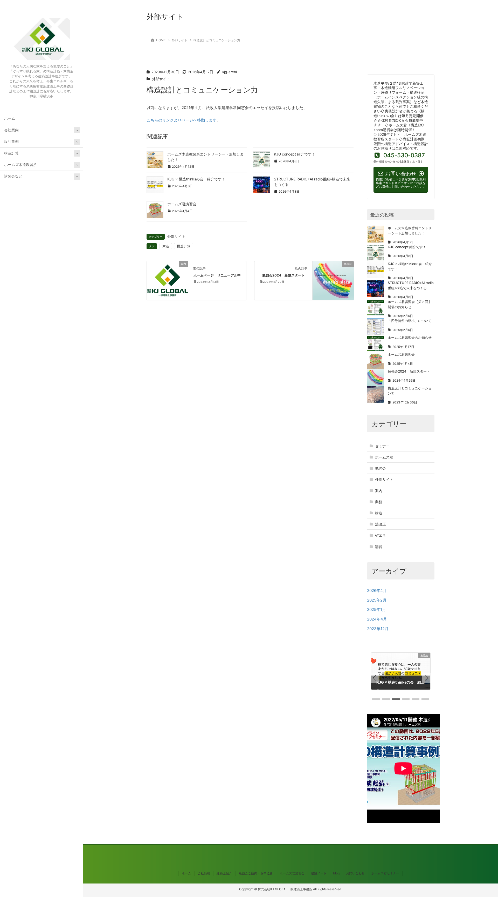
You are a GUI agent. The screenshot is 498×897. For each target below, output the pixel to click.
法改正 (380, 524)
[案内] (167, 277)
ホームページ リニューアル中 (217, 275)
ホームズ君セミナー (385, 873)
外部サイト (161, 79)
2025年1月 (376, 609)
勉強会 (380, 468)
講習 (378, 546)
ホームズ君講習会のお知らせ (410, 337)
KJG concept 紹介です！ (294, 154)
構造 (378, 513)
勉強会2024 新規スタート (283, 275)
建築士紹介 (224, 873)
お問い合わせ (355, 873)
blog (336, 873)
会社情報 (204, 873)
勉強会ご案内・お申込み (256, 873)
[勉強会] (333, 280)
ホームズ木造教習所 (20, 165)
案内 (378, 490)
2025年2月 (376, 600)
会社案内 (11, 130)
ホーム (9, 118)
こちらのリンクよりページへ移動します (182, 120)
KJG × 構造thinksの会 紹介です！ (196, 179)
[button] (374, 678)
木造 (165, 246)
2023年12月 (378, 628)
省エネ (380, 535)
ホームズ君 (384, 457)
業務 (378, 502)
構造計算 (11, 153)
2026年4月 (377, 590)
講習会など (13, 176)
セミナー (382, 446)
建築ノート (319, 873)
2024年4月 (377, 619)
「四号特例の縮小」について (410, 321)
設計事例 (11, 141)
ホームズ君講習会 (181, 204)
